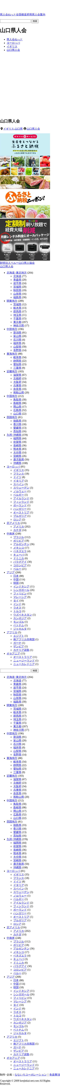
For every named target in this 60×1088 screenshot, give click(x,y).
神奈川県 (18, 325)
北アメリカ (13, 523)
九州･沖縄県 (14, 434)
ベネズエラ (20, 551)
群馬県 (17, 311)
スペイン (18, 484)
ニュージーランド (24, 660)
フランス (18, 473)
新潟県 (17, 332)
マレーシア (20, 597)
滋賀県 (17, 374)
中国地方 (12, 396)
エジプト (18, 635)
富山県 (17, 336)
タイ (16, 600)
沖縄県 (17, 463)
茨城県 (17, 304)
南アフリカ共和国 (24, 639)
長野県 (17, 350)
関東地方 (12, 300)
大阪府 (17, 382)
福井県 (17, 343)
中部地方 (12, 329)
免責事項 (54, 1074)
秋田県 (17, 290)
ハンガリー (20, 508)
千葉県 (17, 318)
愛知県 (17, 364)
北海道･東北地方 (17, 272)
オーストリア (21, 512)
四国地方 (12, 417)
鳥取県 (17, 399)
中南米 (11, 533)
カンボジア (20, 618)
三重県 (17, 367)
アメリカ (18, 526)
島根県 (17, 403)
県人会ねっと (22, 14)
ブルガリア (20, 516)
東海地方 (12, 353)
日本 (16, 575)
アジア (11, 572)
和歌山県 (18, 392)
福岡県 (17, 438)
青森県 (17, 279)
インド (17, 604)
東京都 (17, 322)
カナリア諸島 (21, 650)
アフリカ (12, 632)
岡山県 (17, 406)
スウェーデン (21, 487)
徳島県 (17, 420)
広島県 (17, 410)
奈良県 (17, 389)
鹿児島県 (18, 459)
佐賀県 (17, 441)
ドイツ (17, 477)
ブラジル (18, 537)
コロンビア (20, 565)
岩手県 (17, 283)
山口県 (19, 128)
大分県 (17, 452)
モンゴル (18, 621)
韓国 (16, 583)
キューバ (18, 554)
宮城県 (17, 286)
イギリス (8, 128)
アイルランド (21, 498)
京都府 (17, 378)
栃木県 (17, 307)
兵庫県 (17, 385)
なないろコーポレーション (31, 1074)
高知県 (17, 431)
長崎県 (17, 445)
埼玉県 (17, 315)
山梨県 (17, 346)
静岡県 (17, 360)
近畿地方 (12, 371)
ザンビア (18, 646)
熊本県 (17, 449)
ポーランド (20, 505)
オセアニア (13, 653)
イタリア (18, 480)
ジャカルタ (20, 628)
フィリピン (20, 593)
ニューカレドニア (24, 664)
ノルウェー (20, 491)
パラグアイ (20, 561)
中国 (16, 579)
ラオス (17, 607)
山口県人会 (33, 128)
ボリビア (18, 540)
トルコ (17, 611)
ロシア (17, 519)
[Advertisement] (30, 85)
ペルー (17, 568)
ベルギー (18, 494)
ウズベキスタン (22, 614)
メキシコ (18, 547)
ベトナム (18, 625)
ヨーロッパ (13, 466)
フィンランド (21, 501)
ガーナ (17, 642)
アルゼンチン (21, 544)
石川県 (17, 339)
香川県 (17, 424)
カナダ (17, 530)
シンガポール (21, 590)
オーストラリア (22, 657)
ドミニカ (18, 558)
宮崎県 (17, 456)
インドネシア (21, 586)
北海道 (17, 276)
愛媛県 (17, 427)
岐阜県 (17, 357)
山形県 (17, 293)
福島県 (17, 297)
